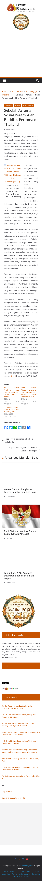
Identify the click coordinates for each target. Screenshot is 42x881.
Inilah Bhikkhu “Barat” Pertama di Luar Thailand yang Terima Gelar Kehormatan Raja (28, 392)
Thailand (5, 95)
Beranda (5, 91)
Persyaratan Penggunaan (21, 874)
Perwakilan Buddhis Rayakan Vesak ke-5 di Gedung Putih (11, 409)
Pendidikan (8, 105)
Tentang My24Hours (10, 871)
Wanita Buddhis (28, 105)
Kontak (26, 877)
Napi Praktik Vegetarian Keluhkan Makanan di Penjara (23, 449)
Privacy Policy (25, 871)
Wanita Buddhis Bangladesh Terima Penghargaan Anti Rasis (20, 490)
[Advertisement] (21, 55)
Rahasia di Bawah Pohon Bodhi (13, 798)
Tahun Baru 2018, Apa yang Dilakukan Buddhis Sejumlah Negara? (19, 575)
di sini (13, 376)
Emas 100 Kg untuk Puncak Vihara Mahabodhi (18, 440)
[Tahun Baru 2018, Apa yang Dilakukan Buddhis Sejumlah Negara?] (21, 548)
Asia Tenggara (32, 91)
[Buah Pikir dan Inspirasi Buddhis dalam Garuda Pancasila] (21, 506)
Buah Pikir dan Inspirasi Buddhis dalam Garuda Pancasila (21, 532)
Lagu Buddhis (7, 792)
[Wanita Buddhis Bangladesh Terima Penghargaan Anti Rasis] (21, 464)
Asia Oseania (17, 91)
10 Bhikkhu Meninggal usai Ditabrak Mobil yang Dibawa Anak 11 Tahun (11, 392)
